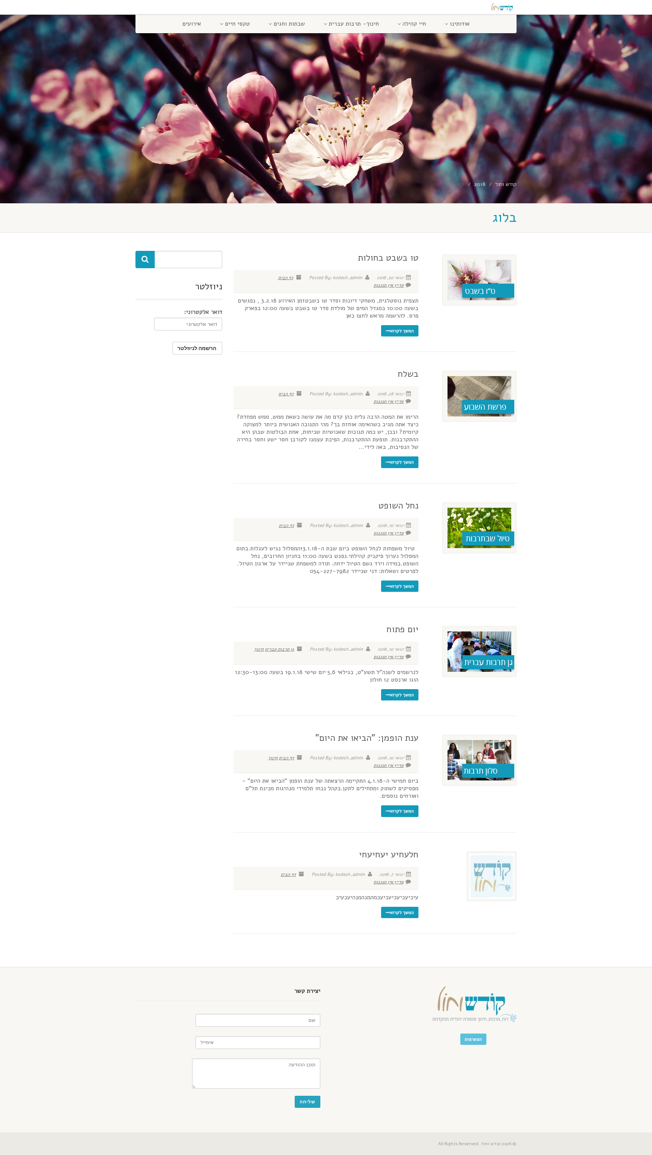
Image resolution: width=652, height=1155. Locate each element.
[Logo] (457, 8)
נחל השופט (398, 505)
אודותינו (460, 24)
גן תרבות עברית (279, 649)
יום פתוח (402, 629)
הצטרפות (473, 1039)
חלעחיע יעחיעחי (388, 854)
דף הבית (285, 278)
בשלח (408, 374)
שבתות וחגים (289, 24)
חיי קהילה (414, 24)
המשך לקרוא (402, 331)
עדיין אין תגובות (389, 285)
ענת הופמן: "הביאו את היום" (366, 738)
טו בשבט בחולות (388, 258)
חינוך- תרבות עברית (354, 24)
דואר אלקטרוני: (203, 312)
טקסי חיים (237, 24)
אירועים (191, 24)
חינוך (259, 649)
